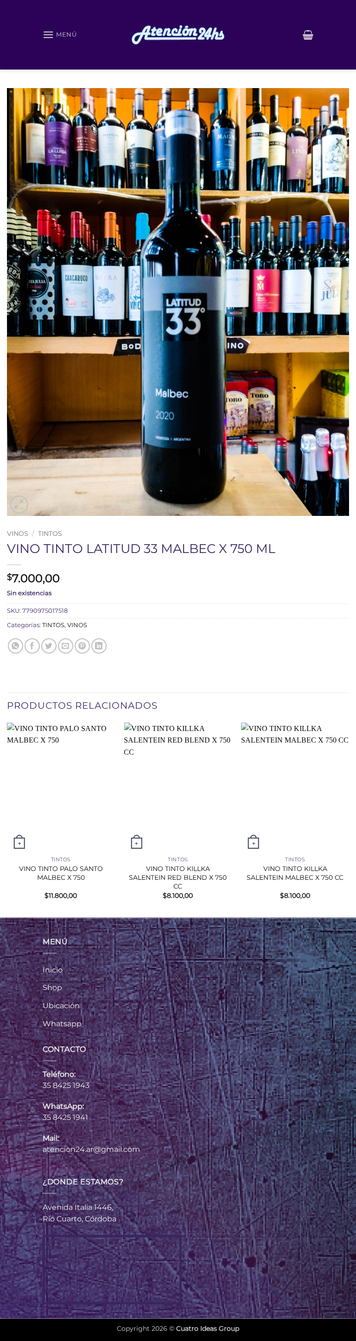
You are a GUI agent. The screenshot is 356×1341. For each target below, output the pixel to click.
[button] (60, 34)
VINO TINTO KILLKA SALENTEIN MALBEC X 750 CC (295, 873)
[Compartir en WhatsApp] (15, 646)
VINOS (17, 533)
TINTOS (50, 533)
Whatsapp (62, 1023)
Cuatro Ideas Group (207, 1328)
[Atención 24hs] (178, 34)
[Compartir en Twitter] (49, 646)
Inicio (53, 970)
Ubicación (61, 1005)
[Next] (349, 819)
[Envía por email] (65, 646)
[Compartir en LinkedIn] (99, 646)
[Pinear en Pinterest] (82, 646)
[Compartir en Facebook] (32, 646)
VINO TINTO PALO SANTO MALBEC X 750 (61, 873)
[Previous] (7, 819)
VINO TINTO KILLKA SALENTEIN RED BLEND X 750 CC (178, 877)
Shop (52, 987)
